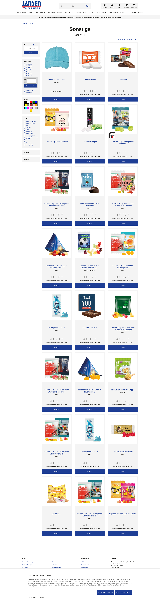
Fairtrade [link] (28, 127)
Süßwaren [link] (43, 12)
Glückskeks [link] (56, 514)
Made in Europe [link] (33, 12)
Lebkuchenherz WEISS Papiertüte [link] (89, 205)
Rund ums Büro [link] (113, 12)
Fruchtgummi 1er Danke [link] (123, 452)
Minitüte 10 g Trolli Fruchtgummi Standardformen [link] (89, 515)
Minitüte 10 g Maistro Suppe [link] (122, 390)
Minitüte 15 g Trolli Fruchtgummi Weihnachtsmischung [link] (57, 391)
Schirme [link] (91, 12)
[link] (32, 5)
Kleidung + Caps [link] (62, 12)
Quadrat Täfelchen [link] (89, 328)
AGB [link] (82, 562)
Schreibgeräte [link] (52, 12)
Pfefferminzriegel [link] (90, 142)
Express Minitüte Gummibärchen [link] (122, 514)
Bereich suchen (30, 86)
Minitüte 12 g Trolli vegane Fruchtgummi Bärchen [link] (123, 205)
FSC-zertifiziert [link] (30, 135)
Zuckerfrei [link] (29, 143)
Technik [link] (71, 12)
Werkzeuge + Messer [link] (81, 12)
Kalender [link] (104, 12)
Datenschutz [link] (85, 565)
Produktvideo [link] (30, 139)
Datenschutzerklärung (39, 587)
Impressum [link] (84, 567)
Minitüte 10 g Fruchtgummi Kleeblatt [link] (123, 143)
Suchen (30, 52)
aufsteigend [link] (29, 90)
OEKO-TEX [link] (29, 133)
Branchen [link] (140, 12)
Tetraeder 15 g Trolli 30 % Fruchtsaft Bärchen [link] (56, 267)
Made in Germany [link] (22, 12)
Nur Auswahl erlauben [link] (105, 592)
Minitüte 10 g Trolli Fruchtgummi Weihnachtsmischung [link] (57, 205)
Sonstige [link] (133, 12)
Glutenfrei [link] (29, 131)
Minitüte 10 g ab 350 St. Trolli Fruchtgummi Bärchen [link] (123, 329)
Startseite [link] (24, 23)
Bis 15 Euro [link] (29, 72)
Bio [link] (27, 125)
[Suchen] (87, 6)
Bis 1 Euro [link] (29, 64)
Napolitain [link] (123, 80)
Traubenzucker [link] (90, 80)
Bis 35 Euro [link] (29, 75)
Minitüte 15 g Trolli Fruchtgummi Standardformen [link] (57, 453)
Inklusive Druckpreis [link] (32, 137)
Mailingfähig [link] (29, 144)
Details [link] (56, 99)
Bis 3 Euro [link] (29, 66)
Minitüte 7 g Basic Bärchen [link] (57, 142)
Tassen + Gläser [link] (124, 12)
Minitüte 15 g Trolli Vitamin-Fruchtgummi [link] (123, 267)
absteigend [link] (29, 92)
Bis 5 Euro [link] (29, 68)
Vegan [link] (28, 129)
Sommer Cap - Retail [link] (56, 80)
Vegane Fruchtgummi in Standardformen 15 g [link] (89, 267)
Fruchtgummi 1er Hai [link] (56, 328)
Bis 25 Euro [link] (29, 74)
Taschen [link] (97, 12)
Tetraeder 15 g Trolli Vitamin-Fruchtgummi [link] (90, 391)
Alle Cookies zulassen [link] (123, 592)
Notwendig (33, 597)
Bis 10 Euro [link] (29, 70)
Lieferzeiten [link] (29, 141)
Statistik (42, 597)
